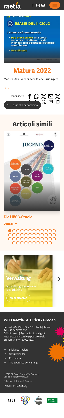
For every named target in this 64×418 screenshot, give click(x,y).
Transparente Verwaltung (23, 362)
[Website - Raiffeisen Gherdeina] (52, 400)
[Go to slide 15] (17, 234)
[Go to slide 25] (9, 238)
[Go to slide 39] (21, 242)
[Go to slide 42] (34, 242)
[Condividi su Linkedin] (57, 96)
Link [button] (6, 88)
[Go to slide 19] (34, 234)
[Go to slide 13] (9, 234)
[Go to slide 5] (25, 230)
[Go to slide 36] (54, 238)
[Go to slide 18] (30, 234)
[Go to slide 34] (46, 238)
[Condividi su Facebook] (29, 96)
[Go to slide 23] (50, 234)
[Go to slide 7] (34, 230)
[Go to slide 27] (17, 238)
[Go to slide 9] (42, 230)
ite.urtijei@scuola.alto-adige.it (28, 333)
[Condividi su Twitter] (43, 96)
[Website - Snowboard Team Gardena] (39, 400)
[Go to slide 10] (46, 230)
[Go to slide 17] (25, 234)
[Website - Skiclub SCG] (25, 400)
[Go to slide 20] (38, 234)
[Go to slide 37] (13, 242)
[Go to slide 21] (42, 234)
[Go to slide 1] (9, 230)
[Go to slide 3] (17, 230)
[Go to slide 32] (38, 238)
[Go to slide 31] (34, 238)
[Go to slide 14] (13, 234)
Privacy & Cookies (24, 381)
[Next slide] (57, 278)
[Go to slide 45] (46, 242)
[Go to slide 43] (38, 242)
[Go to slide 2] (13, 230)
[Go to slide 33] (42, 238)
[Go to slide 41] (30, 242)
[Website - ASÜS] (12, 400)
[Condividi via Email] (50, 96)
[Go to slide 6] (30, 230)
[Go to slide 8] (38, 230)
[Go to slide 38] (17, 242)
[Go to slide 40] (25, 242)
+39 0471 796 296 (17, 330)
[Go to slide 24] (54, 234)
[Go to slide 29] (25, 238)
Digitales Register (19, 349)
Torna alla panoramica (24, 105)
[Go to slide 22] (46, 234)
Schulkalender (17, 354)
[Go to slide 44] (42, 242)
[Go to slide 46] (50, 242)
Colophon (8, 381)
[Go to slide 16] (21, 234)
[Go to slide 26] (13, 238)
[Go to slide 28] (21, 238)
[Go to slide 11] (50, 230)
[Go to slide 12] (54, 230)
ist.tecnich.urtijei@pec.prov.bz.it (27, 336)
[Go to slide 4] (21, 230)
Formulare (15, 358)
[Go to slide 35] (50, 238)
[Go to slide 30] (30, 238)
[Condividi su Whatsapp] (36, 96)
